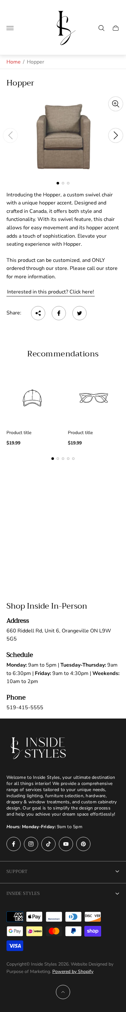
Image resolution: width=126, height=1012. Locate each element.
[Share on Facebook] (59, 313)
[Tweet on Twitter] (79, 313)
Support (16, 871)
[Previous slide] (10, 135)
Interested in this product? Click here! (50, 291)
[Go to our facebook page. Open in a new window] (13, 844)
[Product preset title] (32, 398)
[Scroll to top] (63, 992)
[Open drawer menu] (10, 28)
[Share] (38, 313)
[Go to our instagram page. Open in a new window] (31, 844)
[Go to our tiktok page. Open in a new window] (48, 844)
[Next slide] (116, 135)
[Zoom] (116, 104)
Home (13, 61)
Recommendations (63, 353)
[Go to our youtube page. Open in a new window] (66, 844)
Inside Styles (23, 893)
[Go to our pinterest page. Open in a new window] (83, 844)
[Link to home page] (38, 748)
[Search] (101, 28)
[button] (58, 183)
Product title (18, 432)
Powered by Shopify (72, 971)
